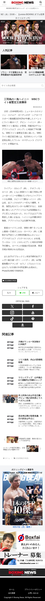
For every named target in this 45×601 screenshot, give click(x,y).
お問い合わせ (33, 593)
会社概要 (11, 593)
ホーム (11, 589)
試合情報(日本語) (10, 280)
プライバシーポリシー (33, 589)
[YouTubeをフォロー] (33, 312)
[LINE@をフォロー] (33, 318)
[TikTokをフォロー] (12, 318)
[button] (40, 66)
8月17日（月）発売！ (22, 527)
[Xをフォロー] (12, 306)
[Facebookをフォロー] (33, 306)
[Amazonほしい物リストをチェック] (22, 325)
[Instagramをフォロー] (12, 312)
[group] (14, 66)
